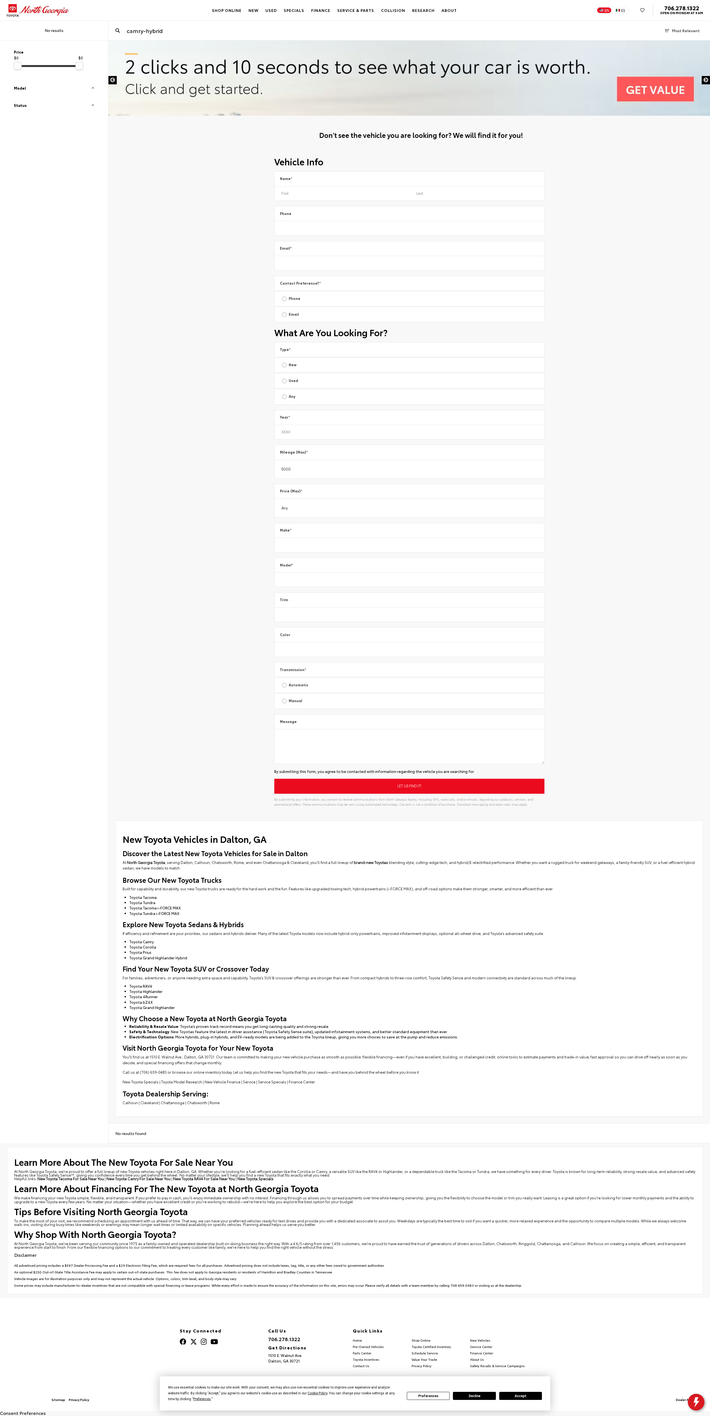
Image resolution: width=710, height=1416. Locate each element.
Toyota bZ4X (141, 1002)
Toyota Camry (141, 941)
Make (285, 530)
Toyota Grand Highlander (152, 1007)
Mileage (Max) (294, 452)
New (292, 365)
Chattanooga (172, 1102)
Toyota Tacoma (143, 897)
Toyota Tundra (142, 902)
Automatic (298, 685)
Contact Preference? (300, 283)
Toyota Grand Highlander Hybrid (158, 957)
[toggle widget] (696, 1402)
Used (293, 380)
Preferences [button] (202, 1399)
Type (285, 349)
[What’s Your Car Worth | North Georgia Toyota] (409, 78)
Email (286, 248)
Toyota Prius (140, 952)
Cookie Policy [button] (317, 1393)
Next (706, 80)
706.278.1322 (681, 8)
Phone (285, 213)
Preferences (428, 1396)
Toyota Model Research (181, 1081)
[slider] (18, 66)
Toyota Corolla (142, 946)
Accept (520, 1396)
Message (288, 721)
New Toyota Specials (141, 1081)
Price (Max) (291, 491)
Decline (474, 1396)
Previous (112, 80)
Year (285, 417)
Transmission (293, 669)
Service (249, 1081)
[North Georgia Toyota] (38, 10)
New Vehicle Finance (222, 1081)
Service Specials (272, 1081)
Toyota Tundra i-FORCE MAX (154, 913)
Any (292, 396)
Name (286, 178)
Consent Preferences (23, 1413)
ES (623, 10)
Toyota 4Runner (143, 996)
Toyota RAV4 (140, 985)
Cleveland (149, 1102)
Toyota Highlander (146, 991)
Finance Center (302, 1081)
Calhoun (130, 1102)
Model (286, 565)
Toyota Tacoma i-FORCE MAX (155, 907)
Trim (284, 600)
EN (607, 10)
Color (285, 635)
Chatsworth (197, 1102)
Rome (215, 1102)
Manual (295, 701)
